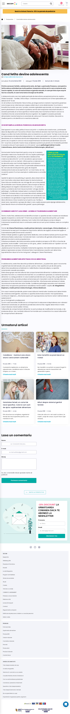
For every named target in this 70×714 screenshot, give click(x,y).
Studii (4, 582)
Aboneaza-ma (51, 536)
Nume (3, 440)
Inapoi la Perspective (36, 492)
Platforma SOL (7, 599)
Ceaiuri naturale (7, 637)
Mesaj (3, 457)
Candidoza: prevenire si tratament (12, 683)
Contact (5, 606)
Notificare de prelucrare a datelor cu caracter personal (18, 613)
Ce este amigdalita (8, 668)
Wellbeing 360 (7, 560)
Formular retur (7, 627)
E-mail (3, 449)
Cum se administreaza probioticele (13, 679)
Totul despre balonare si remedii (12, 690)
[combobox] (37, 4)
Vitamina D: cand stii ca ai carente (12, 672)
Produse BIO (6, 634)
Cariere (5, 585)
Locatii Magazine (7, 571)
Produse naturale (7, 651)
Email (40, 527)
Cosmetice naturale (8, 641)
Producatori (6, 648)
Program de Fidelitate (9, 575)
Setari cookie (6, 617)
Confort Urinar (7, 655)
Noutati (5, 567)
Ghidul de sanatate (8, 578)
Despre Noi (6, 557)
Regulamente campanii (9, 610)
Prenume (41, 520)
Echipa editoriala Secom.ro (13, 77)
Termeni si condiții (8, 589)
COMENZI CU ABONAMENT (9, 592)
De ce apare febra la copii (10, 693)
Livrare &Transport (8, 603)
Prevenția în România (9, 564)
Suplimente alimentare (9, 630)
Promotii (5, 644)
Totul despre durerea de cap (11, 665)
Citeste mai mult (9, 374)
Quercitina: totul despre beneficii (12, 686)
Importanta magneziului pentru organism (14, 697)
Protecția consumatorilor (10, 596)
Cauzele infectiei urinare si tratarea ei (13, 675)
